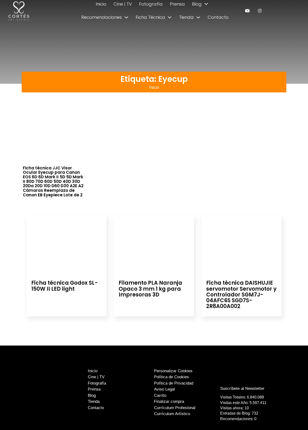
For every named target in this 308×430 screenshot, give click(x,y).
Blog (197, 4)
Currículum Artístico (172, 413)
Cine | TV (123, 4)
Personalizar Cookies (173, 371)
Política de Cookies (171, 377)
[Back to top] (293, 417)
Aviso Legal (164, 389)
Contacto (218, 17)
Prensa (177, 4)
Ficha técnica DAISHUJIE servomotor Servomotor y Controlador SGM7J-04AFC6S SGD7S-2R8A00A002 (241, 294)
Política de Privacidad (173, 383)
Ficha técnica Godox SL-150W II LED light (64, 285)
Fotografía (151, 4)
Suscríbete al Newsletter (242, 388)
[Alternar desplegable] (206, 4)
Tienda (186, 17)
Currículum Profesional (174, 407)
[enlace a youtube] (247, 10)
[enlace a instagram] (259, 10)
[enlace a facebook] (239, 378)
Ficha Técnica (150, 17)
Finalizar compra (169, 401)
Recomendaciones (101, 17)
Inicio (101, 4)
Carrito (160, 395)
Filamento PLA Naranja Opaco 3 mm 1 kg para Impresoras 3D (150, 288)
